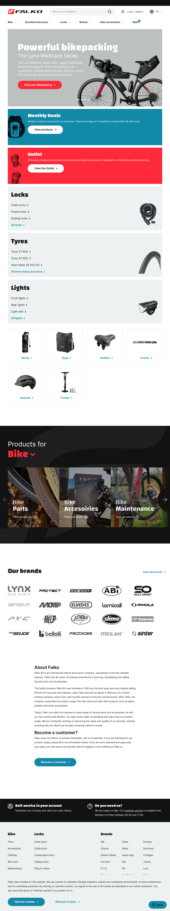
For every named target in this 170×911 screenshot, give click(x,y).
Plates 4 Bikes (108, 855)
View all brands (152, 572)
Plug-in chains (42, 868)
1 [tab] (78, 99)
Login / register (135, 11)
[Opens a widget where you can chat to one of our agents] (157, 905)
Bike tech (13, 861)
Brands (84, 22)
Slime (125, 848)
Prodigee (148, 855)
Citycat (105, 848)
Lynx (145, 868)
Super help (128, 855)
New (135, 21)
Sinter (125, 841)
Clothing (12, 855)
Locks (63, 22)
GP (123, 868)
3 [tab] (85, 99)
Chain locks (40, 841)
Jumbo (147, 861)
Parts (10, 841)
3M (124, 861)
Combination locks (44, 855)
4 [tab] (88, 99)
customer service (133, 810)
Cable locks (40, 848)
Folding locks (41, 861)
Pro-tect (105, 861)
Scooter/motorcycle (36, 22)
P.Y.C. (104, 868)
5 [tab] (91, 99)
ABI (102, 841)
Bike (10, 22)
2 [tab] (82, 99)
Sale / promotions (110, 22)
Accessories (14, 848)
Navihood (148, 848)
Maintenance (15, 868)
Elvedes (147, 841)
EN (157, 11)
